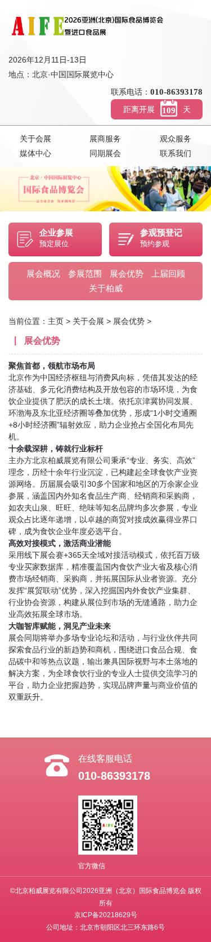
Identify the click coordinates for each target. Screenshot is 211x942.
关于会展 (35, 138)
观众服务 (175, 138)
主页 (56, 321)
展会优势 (126, 273)
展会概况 (43, 273)
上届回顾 (168, 273)
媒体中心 (35, 153)
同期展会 (105, 153)
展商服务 (105, 138)
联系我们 (175, 153)
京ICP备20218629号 (105, 915)
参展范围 (85, 273)
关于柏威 (106, 288)
